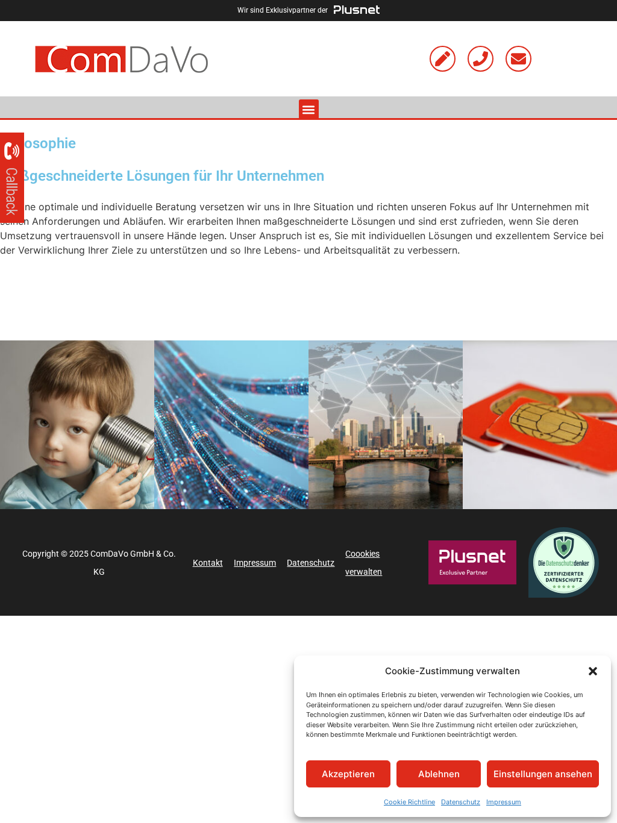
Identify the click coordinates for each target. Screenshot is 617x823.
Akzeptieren (348, 774)
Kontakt (208, 563)
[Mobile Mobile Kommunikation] (540, 424)
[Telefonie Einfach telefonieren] (77, 424)
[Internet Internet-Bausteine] (231, 424)
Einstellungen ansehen (542, 774)
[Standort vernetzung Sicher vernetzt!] (385, 424)
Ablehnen (439, 774)
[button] (593, 671)
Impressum (503, 802)
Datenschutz (460, 802)
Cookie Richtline (409, 802)
